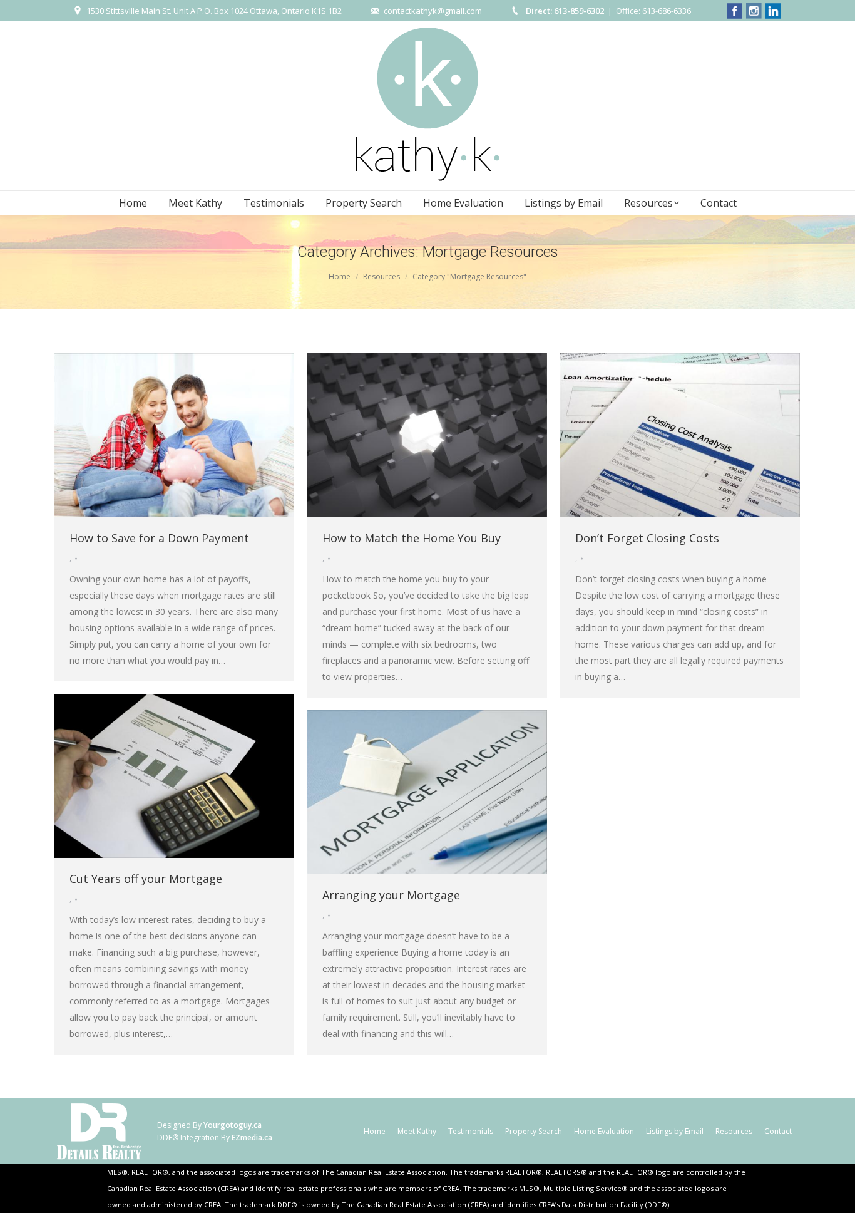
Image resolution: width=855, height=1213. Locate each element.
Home (340, 276)
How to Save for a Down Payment (159, 537)
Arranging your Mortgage (391, 894)
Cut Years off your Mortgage (145, 878)
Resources (381, 276)
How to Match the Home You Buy (411, 537)
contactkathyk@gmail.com (433, 10)
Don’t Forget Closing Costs (647, 537)
